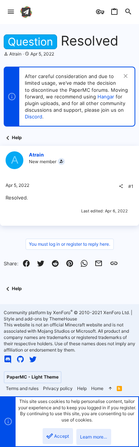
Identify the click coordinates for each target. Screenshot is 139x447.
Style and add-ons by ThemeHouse (40, 319)
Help (82, 388)
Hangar (105, 97)
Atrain (15, 54)
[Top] (110, 388)
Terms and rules (22, 388)
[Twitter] (33, 359)
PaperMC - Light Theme (33, 377)
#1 (130, 186)
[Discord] (8, 359)
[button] (11, 12)
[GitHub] (20, 359)
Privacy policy (58, 388)
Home (97, 388)
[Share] (121, 186)
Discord (33, 117)
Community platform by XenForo (67, 312)
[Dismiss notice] (124, 77)
